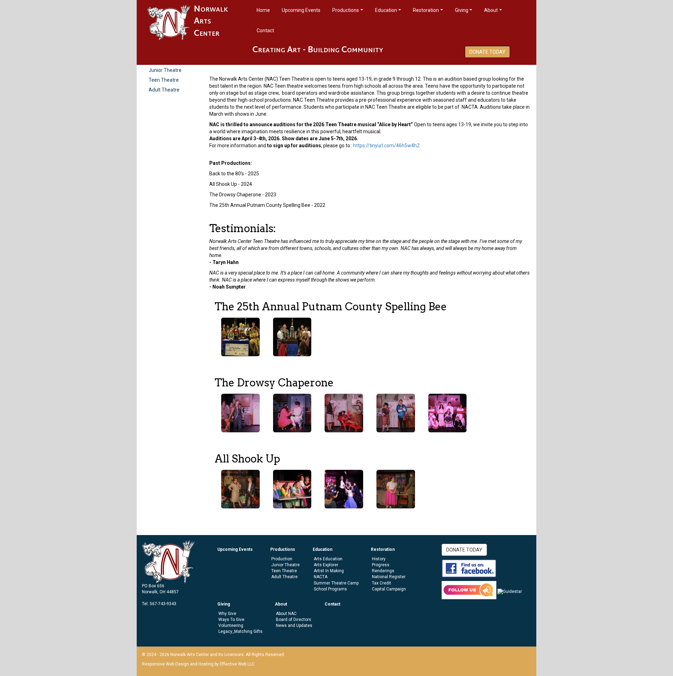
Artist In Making (329, 570)
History (379, 558)
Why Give (227, 613)
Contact (265, 30)
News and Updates (294, 625)
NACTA (320, 576)
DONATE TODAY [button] (487, 52)
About (491, 10)
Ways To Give (231, 619)
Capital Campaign (389, 589)
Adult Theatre (164, 90)
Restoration (426, 10)
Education (386, 10)
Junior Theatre (165, 70)
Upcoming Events (301, 10)
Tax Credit (381, 583)
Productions (345, 10)
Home (263, 10)
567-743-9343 (163, 603)
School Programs (330, 589)
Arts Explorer (326, 564)
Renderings (383, 570)
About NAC (286, 613)
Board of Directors (293, 619)
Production (281, 558)
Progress (380, 564)
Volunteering (230, 625)
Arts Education (328, 558)
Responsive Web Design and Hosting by (180, 664)
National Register (389, 576)
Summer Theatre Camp (336, 583)
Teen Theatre (164, 80)
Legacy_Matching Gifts (240, 631)
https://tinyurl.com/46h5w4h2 (386, 145)
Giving (461, 10)
